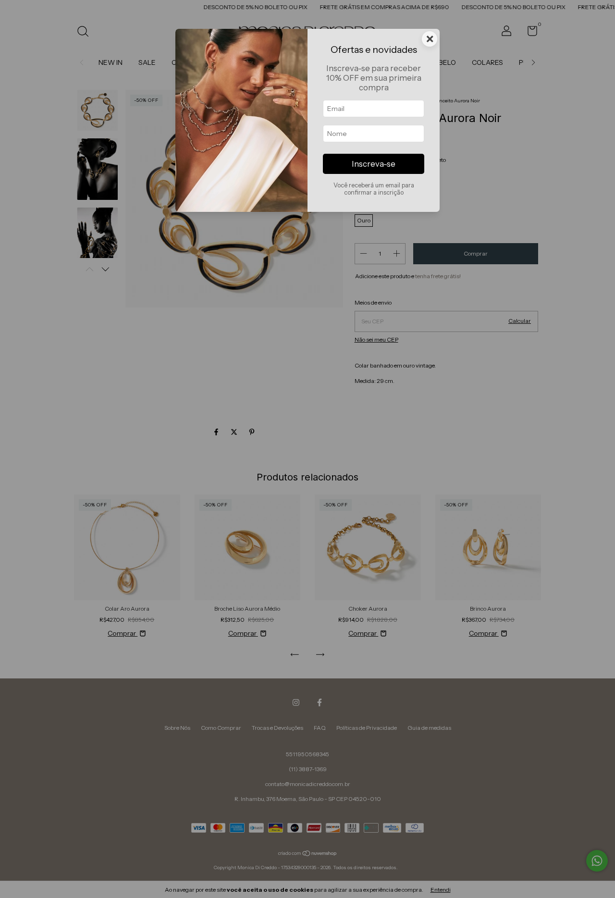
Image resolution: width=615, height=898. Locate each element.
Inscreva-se (373, 164)
